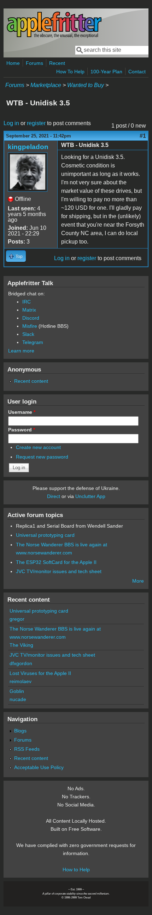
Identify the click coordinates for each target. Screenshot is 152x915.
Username (21, 412)
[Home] (54, 36)
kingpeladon (28, 147)
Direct (53, 496)
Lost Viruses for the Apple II (40, 673)
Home (13, 63)
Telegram (32, 342)
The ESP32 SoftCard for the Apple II (56, 562)
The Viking (21, 645)
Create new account (38, 447)
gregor (17, 619)
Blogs (20, 730)
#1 (143, 136)
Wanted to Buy (85, 85)
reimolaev (20, 681)
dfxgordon (21, 663)
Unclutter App (90, 496)
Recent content (31, 381)
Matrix (29, 310)
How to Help (76, 869)
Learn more (21, 351)
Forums (34, 63)
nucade (18, 699)
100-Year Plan (106, 71)
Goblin (17, 691)
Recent (57, 63)
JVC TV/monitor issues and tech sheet (58, 571)
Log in (11, 123)
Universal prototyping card (45, 535)
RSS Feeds (27, 749)
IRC (26, 302)
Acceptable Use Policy (39, 767)
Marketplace (45, 85)
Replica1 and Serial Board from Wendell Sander (69, 526)
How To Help (70, 71)
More (138, 581)
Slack (28, 334)
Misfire (29, 326)
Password (21, 429)
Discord (30, 318)
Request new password (42, 457)
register (36, 123)
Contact (137, 71)
